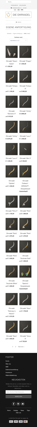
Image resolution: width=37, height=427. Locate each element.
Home (9, 410)
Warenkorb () (17, 8)
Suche (7, 361)
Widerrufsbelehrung (11, 375)
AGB (7, 367)
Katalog (16, 410)
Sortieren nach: (18, 37)
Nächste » (21, 346)
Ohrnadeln (14, 5)
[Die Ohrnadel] (18, 15)
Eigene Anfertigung (18, 27)
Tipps (28, 410)
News (22, 410)
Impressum (9, 372)
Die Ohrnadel (16, 418)
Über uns (8, 364)
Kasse (25, 8)
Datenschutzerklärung (12, 369)
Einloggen (22, 5)
